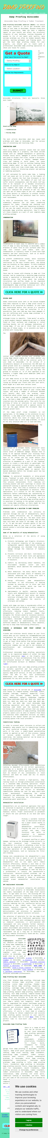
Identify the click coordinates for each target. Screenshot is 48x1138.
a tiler (29, 958)
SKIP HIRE (38, 965)
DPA (23, 656)
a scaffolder (27, 964)
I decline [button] (29, 1125)
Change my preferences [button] (28, 1130)
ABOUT (30, 13)
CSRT (5, 664)
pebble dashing (9, 962)
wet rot (16, 180)
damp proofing (27, 46)
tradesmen (18, 950)
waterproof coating (10, 486)
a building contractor (12, 971)
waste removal (8, 958)
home (12, 944)
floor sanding (27, 969)
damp (14, 605)
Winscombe (37, 690)
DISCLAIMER (42, 13)
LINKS (25, 13)
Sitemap (5, 1114)
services (32, 714)
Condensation (8, 244)
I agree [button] (28, 1120)
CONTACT (36, 13)
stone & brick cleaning (21, 967)
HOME (21, 13)
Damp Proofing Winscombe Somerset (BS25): (19, 24)
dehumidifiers (39, 580)
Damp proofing (8, 690)
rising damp (28, 313)
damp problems (18, 503)
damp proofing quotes (12, 1015)
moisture (13, 560)
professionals (24, 973)
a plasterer (27, 960)
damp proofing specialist (27, 784)
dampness (41, 57)
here (31, 1017)
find (9, 980)
